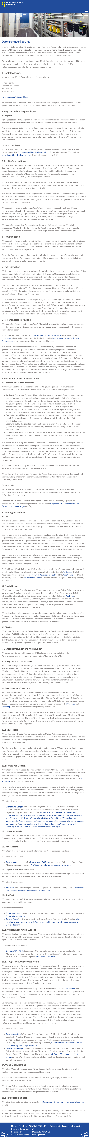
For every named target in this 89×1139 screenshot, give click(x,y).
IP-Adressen (70, 988)
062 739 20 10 (40, 1126)
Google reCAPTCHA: (15, 951)
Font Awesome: (12, 913)
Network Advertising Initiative (44, 575)
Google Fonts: (12, 919)
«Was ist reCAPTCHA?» (46, 957)
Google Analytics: (13, 1034)
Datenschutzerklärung (15, 815)
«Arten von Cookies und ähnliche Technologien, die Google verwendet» (47, 824)
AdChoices (67, 572)
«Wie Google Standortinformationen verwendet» (50, 865)
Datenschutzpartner (75, 1102)
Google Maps (11, 862)
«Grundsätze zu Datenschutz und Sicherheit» (58, 812)
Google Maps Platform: (40, 862)
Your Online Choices (32, 577)
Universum (6, 338)
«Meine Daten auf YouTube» (38, 890)
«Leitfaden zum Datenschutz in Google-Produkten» (39, 818)
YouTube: (10, 888)
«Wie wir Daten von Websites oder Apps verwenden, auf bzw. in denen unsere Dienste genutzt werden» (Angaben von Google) (45, 821)
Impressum (67, 1126)
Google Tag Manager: (15, 1048)
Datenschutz (55, 1126)
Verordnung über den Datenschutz (16, 155)
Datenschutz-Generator (52, 1102)
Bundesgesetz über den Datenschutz (33, 152)
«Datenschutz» (57, 1043)
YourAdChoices (69, 575)
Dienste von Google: (14, 807)
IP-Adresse (69, 596)
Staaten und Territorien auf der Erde (45, 335)
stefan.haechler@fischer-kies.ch (15, 97)
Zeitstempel (7, 706)
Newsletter (78, 1126)
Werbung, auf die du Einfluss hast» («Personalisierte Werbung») (33, 827)
